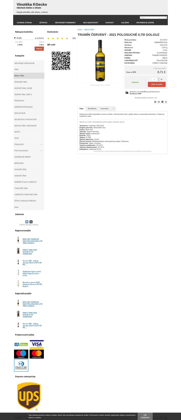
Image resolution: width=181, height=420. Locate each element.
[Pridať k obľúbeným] (166, 102)
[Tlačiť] (162, 102)
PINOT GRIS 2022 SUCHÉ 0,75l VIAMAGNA (30, 252)
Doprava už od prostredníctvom (145, 93)
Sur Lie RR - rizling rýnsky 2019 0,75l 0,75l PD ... (32, 263)
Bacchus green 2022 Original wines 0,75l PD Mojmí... (32, 284)
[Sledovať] (158, 102)
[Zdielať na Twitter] (31, 221)
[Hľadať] (165, 17)
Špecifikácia (92, 108)
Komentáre (105, 108)
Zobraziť (39, 49)
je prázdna (39, 38)
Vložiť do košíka (156, 84)
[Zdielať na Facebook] (26, 221)
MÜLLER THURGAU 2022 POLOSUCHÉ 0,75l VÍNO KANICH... (32, 241)
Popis (81, 108)
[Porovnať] (155, 102)
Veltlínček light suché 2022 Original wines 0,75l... (32, 273)
